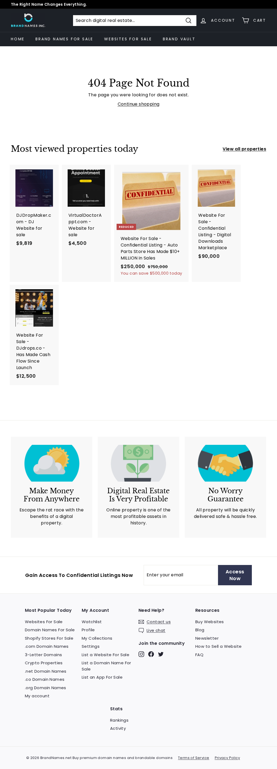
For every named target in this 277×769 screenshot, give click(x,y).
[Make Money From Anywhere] (51, 463)
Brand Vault (179, 39)
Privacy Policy (227, 757)
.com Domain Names (47, 646)
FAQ (199, 655)
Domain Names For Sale (50, 630)
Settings (91, 646)
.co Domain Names (44, 679)
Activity (118, 728)
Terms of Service (193, 757)
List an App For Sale (102, 677)
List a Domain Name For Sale (106, 666)
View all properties (244, 149)
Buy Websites (209, 622)
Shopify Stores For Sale (49, 638)
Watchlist (92, 622)
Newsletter (207, 638)
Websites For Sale (128, 39)
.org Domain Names (45, 688)
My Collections (97, 638)
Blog (200, 630)
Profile (88, 630)
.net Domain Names (46, 671)
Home (18, 39)
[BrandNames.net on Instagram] (141, 654)
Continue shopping (139, 104)
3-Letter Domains (43, 655)
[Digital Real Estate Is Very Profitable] (138, 463)
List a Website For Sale (105, 655)
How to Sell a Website (218, 646)
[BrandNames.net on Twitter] (161, 654)
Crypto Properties (44, 663)
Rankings (119, 720)
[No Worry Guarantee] (225, 463)
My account (37, 696)
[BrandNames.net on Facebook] (151, 654)
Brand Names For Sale (64, 39)
